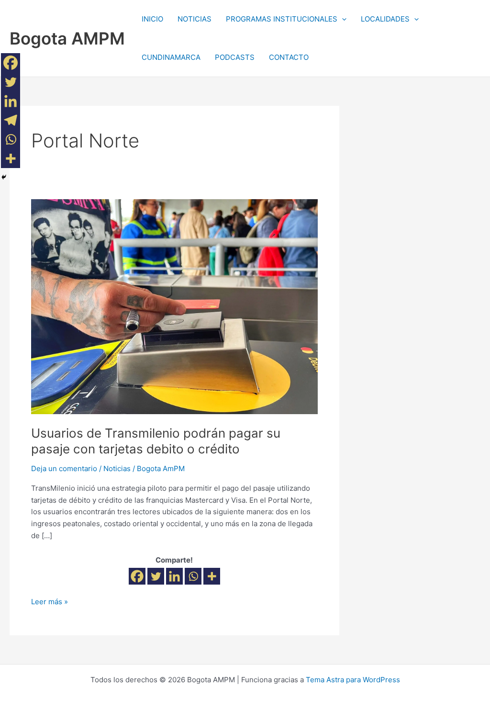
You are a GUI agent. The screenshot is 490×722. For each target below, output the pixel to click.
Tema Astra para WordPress (353, 679)
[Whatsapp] (193, 576)
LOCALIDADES (385, 18)
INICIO (152, 18)
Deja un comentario (64, 468)
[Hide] (4, 177)
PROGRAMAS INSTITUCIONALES (281, 18)
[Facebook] (137, 576)
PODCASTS (235, 57)
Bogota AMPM (67, 38)
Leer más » (49, 601)
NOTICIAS (195, 18)
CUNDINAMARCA (171, 57)
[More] (211, 576)
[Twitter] (155, 576)
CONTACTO (289, 57)
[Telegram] (10, 120)
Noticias (117, 468)
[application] (341, 19)
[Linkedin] (174, 576)
